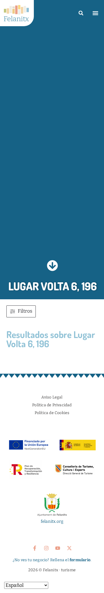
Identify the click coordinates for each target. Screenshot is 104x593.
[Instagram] (46, 548)
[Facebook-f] (34, 548)
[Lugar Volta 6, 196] (52, 265)
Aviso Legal (51, 397)
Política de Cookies (52, 412)
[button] (81, 13)
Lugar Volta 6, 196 (52, 286)
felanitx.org (52, 521)
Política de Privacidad (52, 405)
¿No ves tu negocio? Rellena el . (52, 560)
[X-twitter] (69, 548)
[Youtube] (57, 548)
